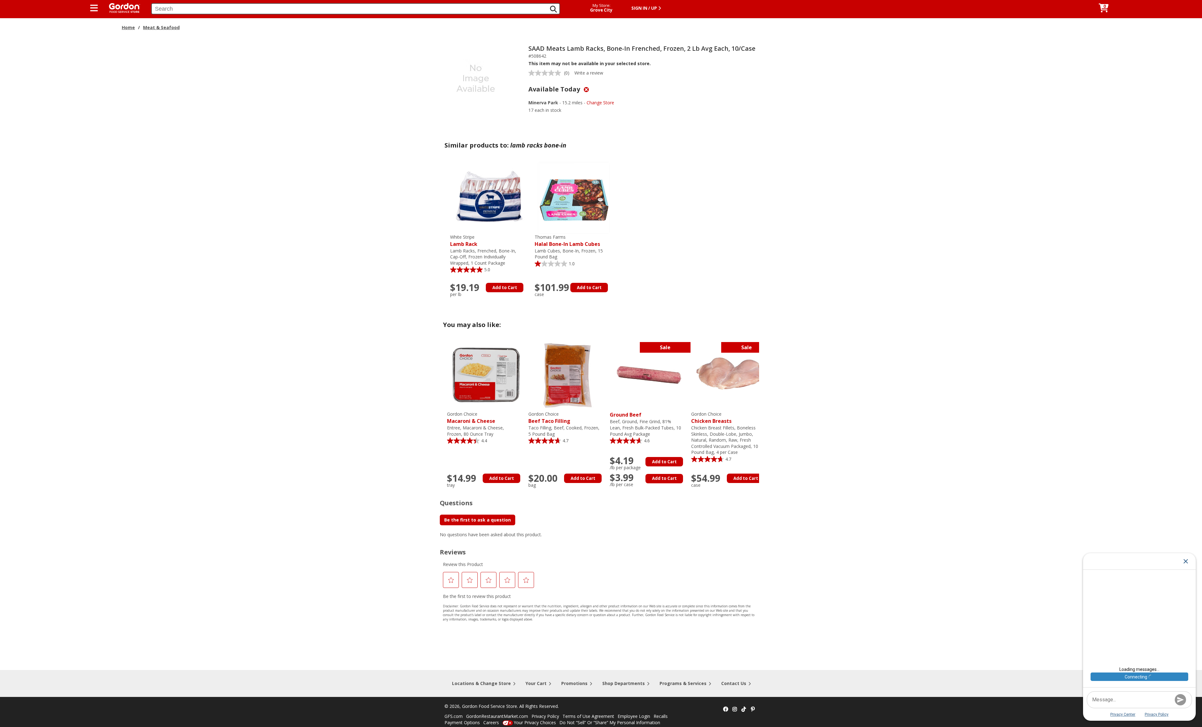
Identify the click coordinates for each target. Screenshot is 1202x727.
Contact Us (733, 683)
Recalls (661, 716)
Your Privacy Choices (535, 722)
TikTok (744, 709)
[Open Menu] (94, 8)
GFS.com (453, 716)
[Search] (553, 9)
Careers (491, 722)
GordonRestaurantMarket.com (497, 716)
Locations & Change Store (481, 683)
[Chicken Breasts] (730, 374)
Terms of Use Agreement (588, 716)
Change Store (600, 103)
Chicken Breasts (711, 417)
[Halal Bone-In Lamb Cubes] (574, 197)
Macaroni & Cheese (471, 417)
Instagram (735, 709)
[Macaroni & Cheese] (486, 374)
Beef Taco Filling (549, 417)
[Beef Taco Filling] (568, 374)
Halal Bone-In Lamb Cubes (567, 240)
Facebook (725, 709)
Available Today (555, 89)
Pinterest (753, 709)
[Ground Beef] (649, 374)
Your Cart (536, 683)
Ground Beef (625, 414)
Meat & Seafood (161, 27)
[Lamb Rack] (489, 197)
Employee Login (634, 716)
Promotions (574, 683)
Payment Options (462, 722)
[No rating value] (546, 73)
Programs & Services (683, 683)
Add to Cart (504, 287)
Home (128, 27)
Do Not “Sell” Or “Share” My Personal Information (609, 722)
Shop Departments (623, 683)
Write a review (588, 73)
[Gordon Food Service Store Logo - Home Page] (121, 7)
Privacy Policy (545, 716)
